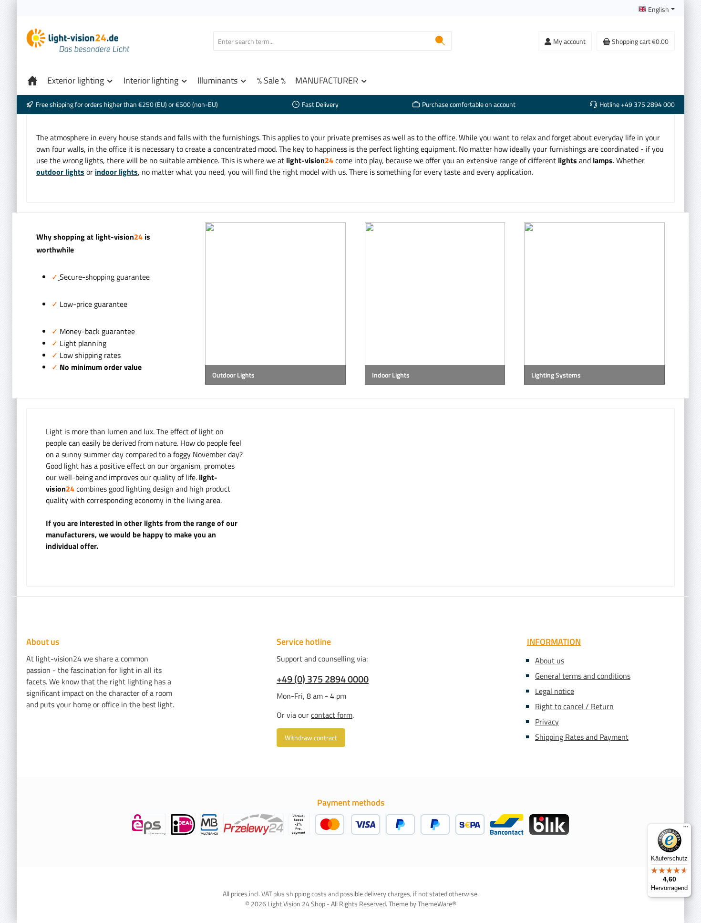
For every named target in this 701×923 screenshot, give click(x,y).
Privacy (547, 721)
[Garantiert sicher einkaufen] (59, 277)
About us (549, 660)
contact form (331, 715)
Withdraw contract (311, 738)
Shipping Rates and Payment (582, 737)
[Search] (440, 41)
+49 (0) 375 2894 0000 (323, 679)
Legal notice (554, 691)
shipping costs (306, 894)
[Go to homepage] (78, 41)
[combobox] (321, 41)
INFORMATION (554, 641)
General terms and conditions (582, 676)
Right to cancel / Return (574, 706)
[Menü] (685, 829)
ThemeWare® (437, 904)
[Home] (32, 80)
